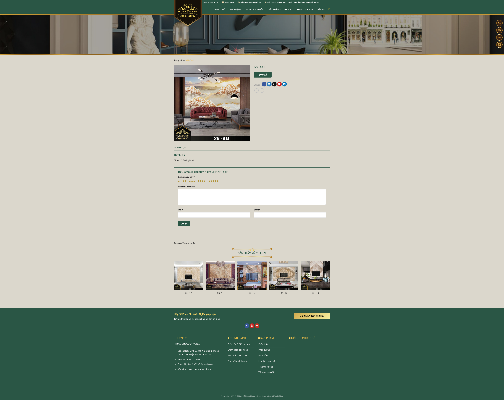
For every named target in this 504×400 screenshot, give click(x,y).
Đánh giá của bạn (186, 177)
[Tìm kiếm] (329, 9)
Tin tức (288, 9)
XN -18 (315, 293)
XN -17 (188, 293)
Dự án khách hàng (255, 9)
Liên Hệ (321, 9)
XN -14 (220, 293)
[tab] (179, 147)
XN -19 (284, 293)
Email (257, 210)
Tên (180, 210)
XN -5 (252, 293)
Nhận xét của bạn (186, 186)
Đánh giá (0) (179, 147)
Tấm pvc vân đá (188, 243)
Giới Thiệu (234, 9)
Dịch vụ (309, 9)
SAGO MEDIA (278, 396)
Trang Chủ (219, 9)
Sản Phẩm (274, 9)
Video (298, 9)
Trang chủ (179, 60)
